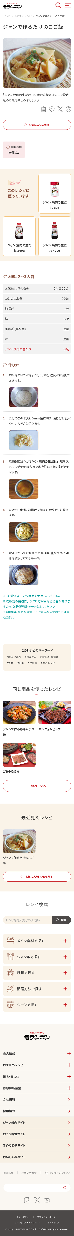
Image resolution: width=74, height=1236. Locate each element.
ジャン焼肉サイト (14, 1122)
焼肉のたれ (14, 656)
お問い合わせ (29, 1172)
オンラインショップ (60, 1172)
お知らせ (8, 1172)
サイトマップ (53, 1222)
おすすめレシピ (13, 1065)
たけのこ (31, 656)
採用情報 (9, 1111)
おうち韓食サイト (14, 1134)
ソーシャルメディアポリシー (27, 1222)
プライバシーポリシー (47, 1217)
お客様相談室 (12, 1088)
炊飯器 (33, 663)
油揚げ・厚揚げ (50, 656)
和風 (21, 663)
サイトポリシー (23, 1217)
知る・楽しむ (11, 1076)
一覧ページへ (37, 786)
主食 (10, 663)
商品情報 (9, 1053)
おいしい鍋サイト (14, 1157)
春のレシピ (49, 663)
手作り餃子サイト (14, 1145)
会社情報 (9, 1099)
